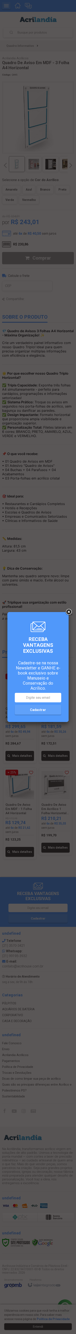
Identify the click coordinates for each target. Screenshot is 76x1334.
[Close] (68, 612)
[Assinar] (38, 710)
